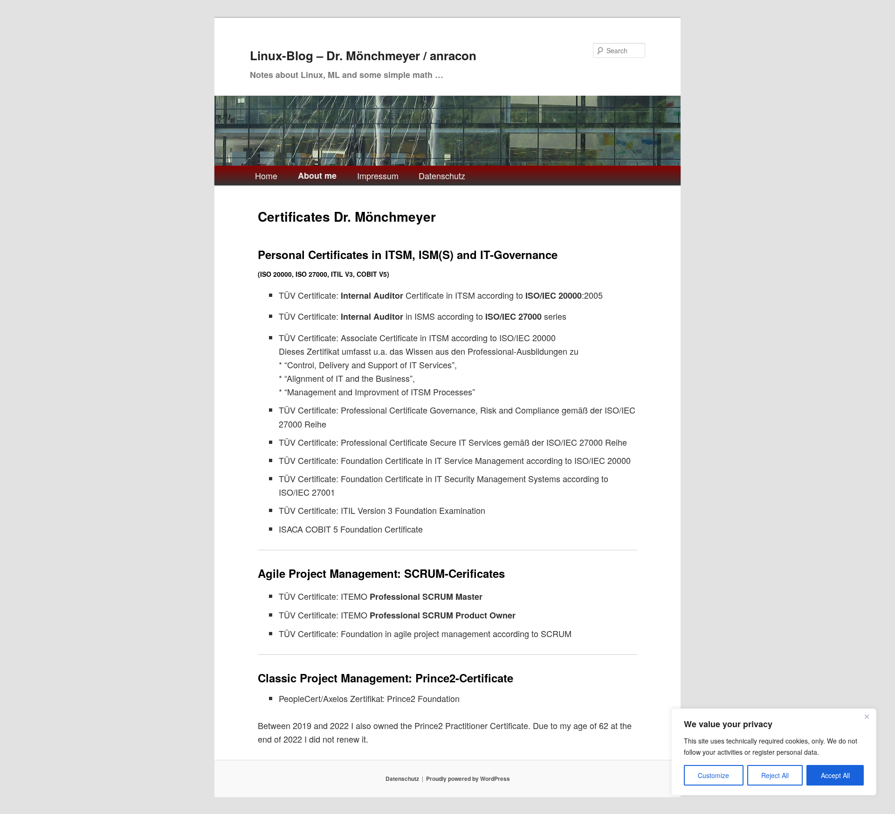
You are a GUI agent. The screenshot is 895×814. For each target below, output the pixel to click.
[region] (773, 752)
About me (317, 175)
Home (266, 175)
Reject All (775, 775)
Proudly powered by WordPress (468, 778)
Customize (713, 775)
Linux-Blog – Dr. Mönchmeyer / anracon (363, 55)
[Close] (866, 716)
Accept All (835, 775)
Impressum (378, 175)
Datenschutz (442, 175)
